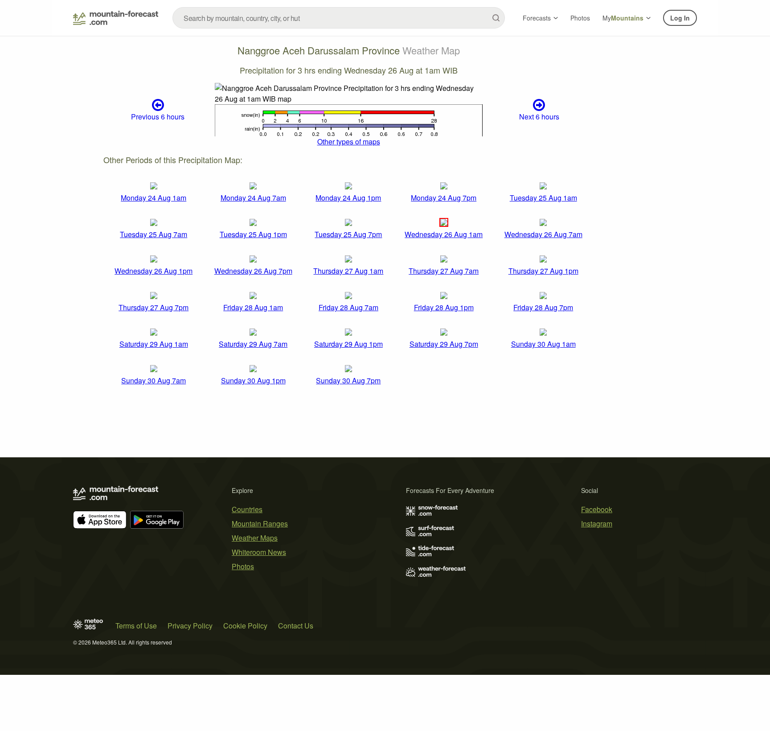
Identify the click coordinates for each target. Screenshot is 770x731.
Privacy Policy (190, 625)
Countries (247, 509)
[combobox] (338, 18)
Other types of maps (348, 141)
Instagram (596, 523)
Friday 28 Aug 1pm (444, 307)
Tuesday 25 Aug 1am (543, 198)
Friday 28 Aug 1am (253, 307)
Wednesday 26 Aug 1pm (153, 271)
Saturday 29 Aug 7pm (444, 344)
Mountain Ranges (260, 523)
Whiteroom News (259, 552)
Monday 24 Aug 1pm (348, 198)
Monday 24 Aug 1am (153, 198)
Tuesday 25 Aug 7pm (348, 234)
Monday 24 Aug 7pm (443, 198)
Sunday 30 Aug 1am (543, 344)
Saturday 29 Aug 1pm (348, 344)
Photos (580, 17)
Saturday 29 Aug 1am (153, 344)
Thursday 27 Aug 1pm (543, 271)
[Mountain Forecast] (115, 18)
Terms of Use (136, 625)
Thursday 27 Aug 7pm (153, 307)
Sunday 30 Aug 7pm (348, 380)
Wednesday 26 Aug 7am (543, 234)
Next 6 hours (539, 116)
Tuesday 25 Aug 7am (153, 234)
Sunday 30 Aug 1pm (253, 380)
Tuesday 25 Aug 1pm (253, 234)
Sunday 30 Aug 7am (153, 380)
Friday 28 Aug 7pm (543, 307)
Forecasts (537, 17)
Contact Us (295, 625)
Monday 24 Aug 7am (253, 198)
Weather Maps (255, 538)
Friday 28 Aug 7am (348, 307)
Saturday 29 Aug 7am (253, 344)
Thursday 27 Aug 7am (444, 271)
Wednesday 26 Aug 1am (444, 234)
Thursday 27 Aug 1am (348, 271)
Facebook (596, 509)
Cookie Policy (245, 625)
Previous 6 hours (157, 116)
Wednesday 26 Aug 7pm (253, 271)
